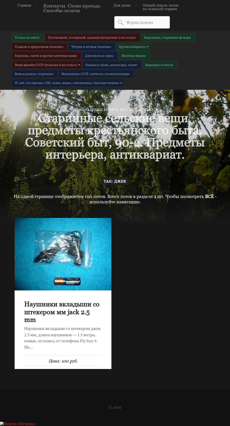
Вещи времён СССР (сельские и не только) (46, 65)
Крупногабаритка (132, 46)
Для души (122, 5)
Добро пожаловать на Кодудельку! (115, 109)
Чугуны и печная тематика (91, 46)
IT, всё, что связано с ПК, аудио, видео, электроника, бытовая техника (67, 83)
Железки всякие (134, 55)
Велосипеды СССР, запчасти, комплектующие (96, 74)
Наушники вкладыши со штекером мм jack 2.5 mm (62, 311)
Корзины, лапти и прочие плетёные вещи (46, 55)
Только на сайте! (27, 37)
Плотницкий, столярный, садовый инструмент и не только (92, 37)
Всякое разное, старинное (34, 74)
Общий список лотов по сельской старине (160, 7)
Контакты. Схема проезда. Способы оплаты (72, 8)
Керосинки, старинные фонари (167, 37)
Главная (24, 5)
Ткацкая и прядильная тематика (39, 46)
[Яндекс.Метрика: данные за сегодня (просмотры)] (17, 424)
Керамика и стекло (159, 65)
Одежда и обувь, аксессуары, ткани (111, 65)
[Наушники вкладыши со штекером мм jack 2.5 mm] (63, 254)
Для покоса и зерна (99, 55)
